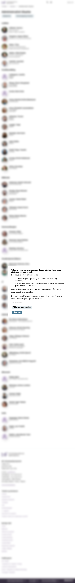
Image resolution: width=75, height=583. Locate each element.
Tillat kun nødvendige (22, 307)
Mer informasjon (17, 303)
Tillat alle (17, 312)
